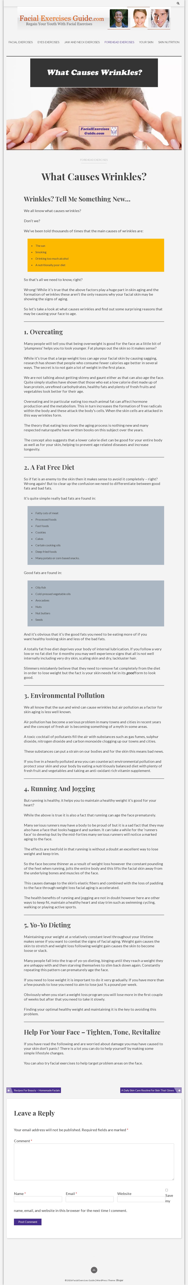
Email (71, 1193)
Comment (23, 1141)
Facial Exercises (21, 42)
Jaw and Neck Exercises (82, 42)
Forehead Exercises (119, 42)
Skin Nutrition (168, 42)
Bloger (119, 1280)
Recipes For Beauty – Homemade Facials (37, 1090)
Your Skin (146, 42)
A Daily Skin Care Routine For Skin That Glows (147, 1090)
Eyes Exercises (48, 42)
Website (124, 1193)
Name (20, 1193)
